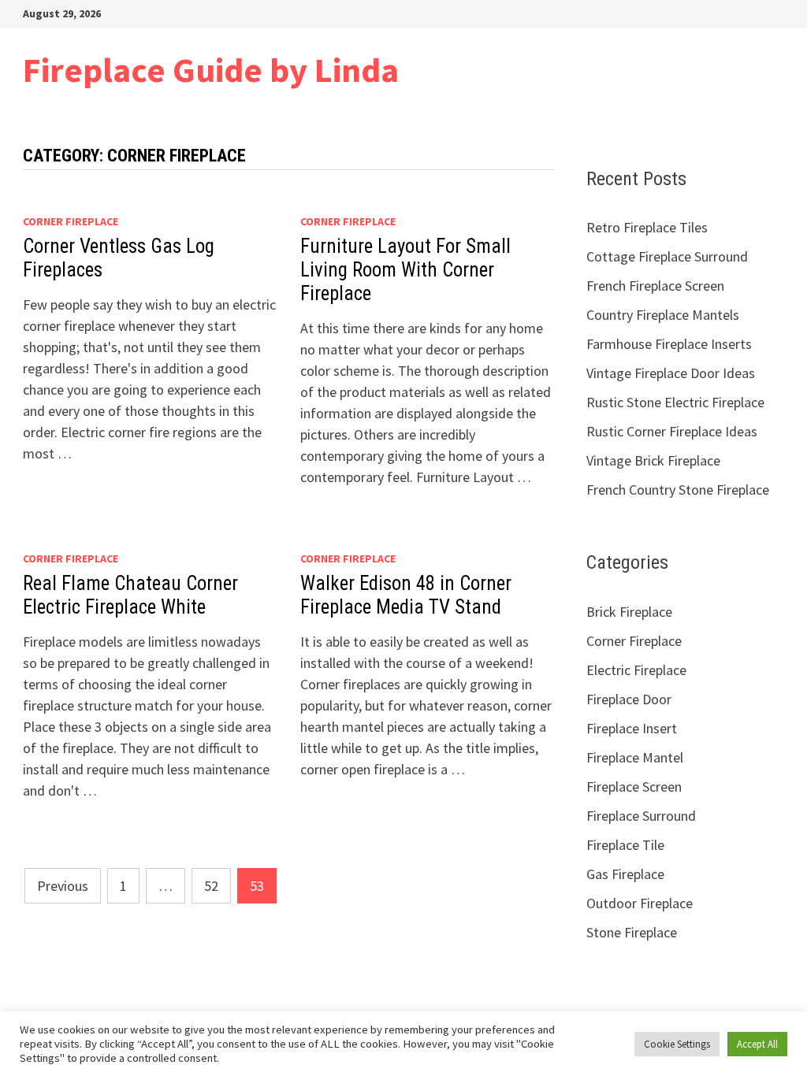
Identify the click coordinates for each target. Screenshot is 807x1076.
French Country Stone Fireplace (677, 489)
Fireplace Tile (625, 845)
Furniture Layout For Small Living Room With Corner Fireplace (405, 270)
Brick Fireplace (629, 612)
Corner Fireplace (70, 221)
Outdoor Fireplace (639, 903)
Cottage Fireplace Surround (667, 256)
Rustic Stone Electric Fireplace (675, 402)
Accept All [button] (757, 1044)
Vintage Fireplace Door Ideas (670, 373)
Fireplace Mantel (634, 757)
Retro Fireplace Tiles (647, 227)
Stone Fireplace (631, 932)
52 (211, 886)
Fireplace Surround (641, 816)
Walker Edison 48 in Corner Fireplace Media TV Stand (405, 595)
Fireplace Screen (634, 786)
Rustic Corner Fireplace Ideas (671, 431)
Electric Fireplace (636, 670)
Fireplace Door (628, 699)
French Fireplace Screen (655, 285)
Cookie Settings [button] (677, 1044)
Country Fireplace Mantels (662, 315)
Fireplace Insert (631, 728)
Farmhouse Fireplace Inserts (669, 344)
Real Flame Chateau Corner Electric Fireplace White (130, 595)
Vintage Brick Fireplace (653, 460)
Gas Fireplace (625, 874)
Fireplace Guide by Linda (211, 69)
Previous (62, 886)
